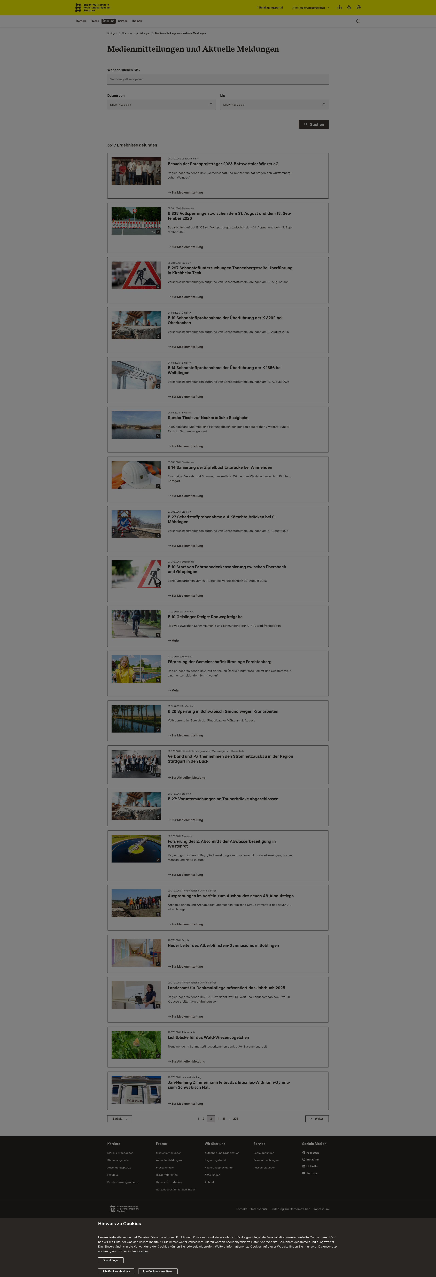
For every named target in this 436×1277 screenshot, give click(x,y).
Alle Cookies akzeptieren (158, 1271)
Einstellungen (111, 1260)
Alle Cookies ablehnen (116, 1271)
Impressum (140, 1251)
